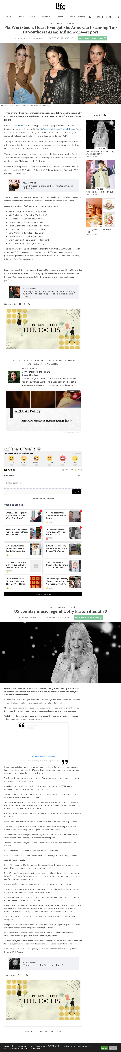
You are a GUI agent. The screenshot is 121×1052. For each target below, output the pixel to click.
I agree (104, 1048)
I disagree (113, 1048)
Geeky (60, 17)
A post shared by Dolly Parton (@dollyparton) (43, 761)
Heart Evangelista (62, 129)
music (34, 1031)
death (58, 1031)
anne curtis (51, 363)
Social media (25, 360)
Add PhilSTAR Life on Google (91, 38)
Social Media (71, 23)
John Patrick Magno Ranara (30, 38)
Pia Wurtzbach (46, 129)
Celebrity (46, 17)
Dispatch (58, 23)
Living (21, 17)
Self (32, 17)
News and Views (77, 17)
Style (8, 17)
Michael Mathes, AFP (31, 617)
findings (21, 125)
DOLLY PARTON (46, 1031)
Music (70, 607)
